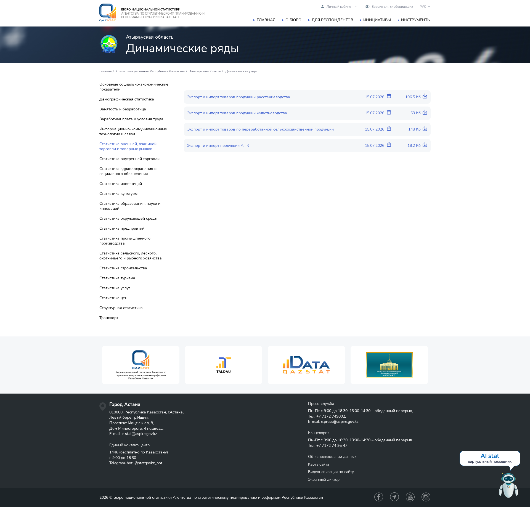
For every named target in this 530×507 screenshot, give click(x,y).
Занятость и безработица (122, 109)
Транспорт (108, 317)
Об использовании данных (332, 456)
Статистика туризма (117, 278)
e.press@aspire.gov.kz (339, 421)
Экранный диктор (324, 479)
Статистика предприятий (121, 228)
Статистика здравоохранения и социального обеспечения (128, 171)
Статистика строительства (123, 268)
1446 (113, 452)
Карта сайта (318, 464)
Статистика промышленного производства (124, 241)
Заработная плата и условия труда (131, 119)
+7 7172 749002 (330, 416)
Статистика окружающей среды (128, 218)
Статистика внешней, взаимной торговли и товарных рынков (128, 147)
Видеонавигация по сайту (331, 471)
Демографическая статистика (126, 99)
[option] (140, 365)
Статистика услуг (114, 288)
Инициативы (377, 20)
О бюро (293, 20)
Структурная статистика (121, 308)
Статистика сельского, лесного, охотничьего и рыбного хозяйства (130, 256)
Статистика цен (113, 298)
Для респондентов (332, 20)
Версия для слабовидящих (392, 6)
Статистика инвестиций (120, 183)
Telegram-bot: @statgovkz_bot (135, 463)
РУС (423, 6)
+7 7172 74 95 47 (331, 445)
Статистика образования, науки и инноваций (129, 206)
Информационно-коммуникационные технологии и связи (133, 132)
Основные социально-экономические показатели (133, 87)
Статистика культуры (118, 193)
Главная (266, 20)
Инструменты (416, 20)
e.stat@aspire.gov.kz (139, 433)
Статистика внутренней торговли (129, 158)
